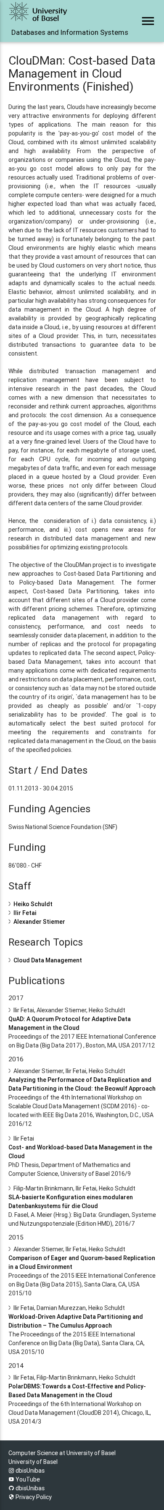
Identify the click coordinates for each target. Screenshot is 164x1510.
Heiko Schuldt (33, 904)
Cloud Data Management (47, 960)
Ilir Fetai (25, 913)
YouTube (27, 1479)
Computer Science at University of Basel (62, 1453)
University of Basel (33, 1462)
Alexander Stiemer (39, 921)
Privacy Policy (33, 1497)
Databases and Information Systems (53, 32)
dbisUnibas (29, 1470)
